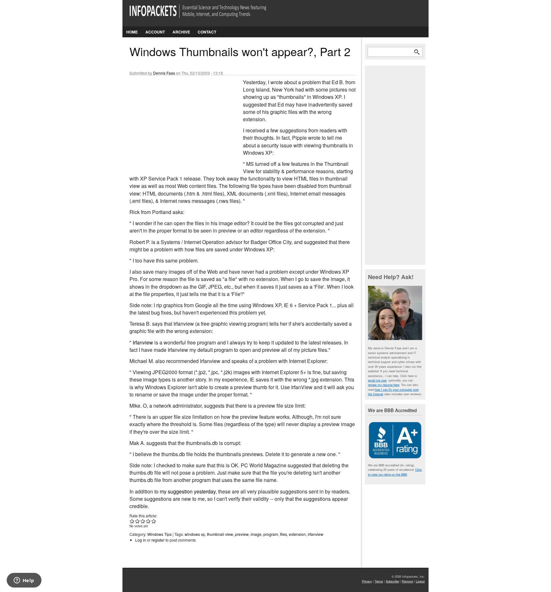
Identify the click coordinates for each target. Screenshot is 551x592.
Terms (379, 581)
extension (297, 534)
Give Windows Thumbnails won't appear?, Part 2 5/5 (154, 521)
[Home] (206, 14)
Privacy (367, 581)
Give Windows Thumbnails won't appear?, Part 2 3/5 (143, 521)
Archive (181, 32)
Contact (207, 32)
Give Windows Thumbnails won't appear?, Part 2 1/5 (132, 521)
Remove (407, 581)
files (283, 534)
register (158, 540)
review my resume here (383, 384)
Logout (420, 581)
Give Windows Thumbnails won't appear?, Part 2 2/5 (137, 521)
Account (155, 32)
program (270, 534)
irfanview (315, 534)
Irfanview (143, 342)
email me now (377, 380)
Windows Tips (159, 534)
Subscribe (392, 581)
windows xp (195, 534)
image (256, 534)
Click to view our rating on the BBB (395, 471)
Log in (140, 540)
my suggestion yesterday (188, 491)
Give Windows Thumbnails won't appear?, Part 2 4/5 (148, 521)
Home (132, 32)
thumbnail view (220, 534)
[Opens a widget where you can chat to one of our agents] (23, 581)
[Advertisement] (177, 121)
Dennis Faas (164, 73)
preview (242, 534)
